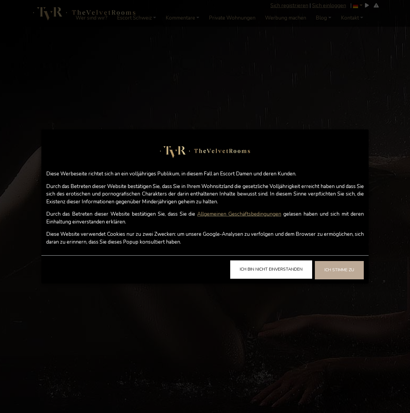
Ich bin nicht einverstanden (271, 269)
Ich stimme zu (339, 270)
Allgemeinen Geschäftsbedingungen (239, 214)
